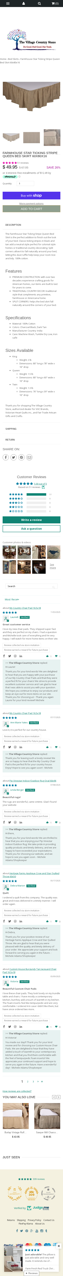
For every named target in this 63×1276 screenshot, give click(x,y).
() (57, 3)
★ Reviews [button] (31, 1273)
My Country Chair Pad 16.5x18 (25, 607)
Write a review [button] (31, 520)
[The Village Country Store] (31, 39)
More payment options (31, 203)
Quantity (7, 183)
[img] (10, 612)
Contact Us (48, 1220)
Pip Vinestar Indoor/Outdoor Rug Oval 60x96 (32, 780)
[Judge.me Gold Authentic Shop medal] (15, 1193)
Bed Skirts (13, 59)
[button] (10, 162)
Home (3, 59)
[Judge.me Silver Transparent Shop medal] (48, 1193)
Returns (11, 1220)
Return (10, 439)
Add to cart (31, 209)
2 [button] (27, 1081)
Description (13, 225)
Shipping (10, 429)
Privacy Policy (34, 1220)
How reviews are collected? (17, 1091)
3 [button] (33, 1081)
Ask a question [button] (31, 529)
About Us (39, 1223)
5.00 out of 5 (40, 483)
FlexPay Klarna (26, 1223)
